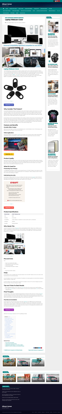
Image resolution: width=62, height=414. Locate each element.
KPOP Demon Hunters (51, 124)
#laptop (10, 22)
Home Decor (36, 8)
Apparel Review (50, 123)
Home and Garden (15, 10)
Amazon (11, 313)
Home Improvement (28, 8)
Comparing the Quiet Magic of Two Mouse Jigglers (14, 344)
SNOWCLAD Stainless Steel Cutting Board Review (53, 158)
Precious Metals (52, 10)
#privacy (20, 22)
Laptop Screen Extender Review (11, 343)
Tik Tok (56, 64)
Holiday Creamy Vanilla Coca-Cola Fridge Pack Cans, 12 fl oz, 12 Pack (23, 379)
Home (7, 8)
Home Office (37, 377)
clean (18, 75)
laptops (14, 74)
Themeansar (19, 412)
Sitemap (51, 412)
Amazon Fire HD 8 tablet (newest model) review (23, 364)
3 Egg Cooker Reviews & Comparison (35, 350)
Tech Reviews (5, 377)
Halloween (56, 123)
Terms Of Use (55, 412)
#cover (7, 22)
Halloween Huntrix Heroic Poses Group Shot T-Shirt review (52, 127)
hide (9, 316)
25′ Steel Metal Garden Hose (37, 363)
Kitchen (50, 8)
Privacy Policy (47, 412)
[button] (57, 10)
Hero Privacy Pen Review (9, 342)
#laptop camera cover (15, 22)
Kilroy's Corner (7, 4)
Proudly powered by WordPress (6, 412)
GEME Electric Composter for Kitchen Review (13, 350)
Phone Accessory (52, 64)
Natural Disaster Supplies (42, 10)
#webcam (23, 22)
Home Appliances (44, 8)
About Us (36, 412)
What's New (9, 377)
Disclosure (43, 412)
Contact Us (39, 412)
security (41, 293)
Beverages (19, 377)
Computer (34, 377)
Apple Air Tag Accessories (26, 10)
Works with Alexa (13, 8)
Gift (48, 33)
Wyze (34, 10)
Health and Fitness (6, 10)
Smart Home (21, 8)
